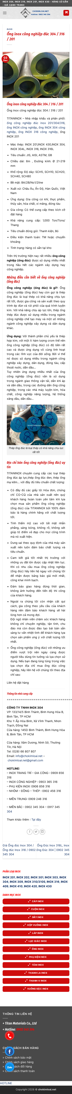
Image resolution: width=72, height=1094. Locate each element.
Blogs (10, 29)
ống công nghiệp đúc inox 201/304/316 (35, 123)
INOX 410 (16, 886)
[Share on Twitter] (36, 832)
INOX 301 (37, 877)
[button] (5, 13)
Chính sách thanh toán (20, 1071)
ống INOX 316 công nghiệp (38, 132)
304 (9, 811)
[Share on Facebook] (30, 832)
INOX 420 (30, 886)
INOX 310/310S (34, 881)
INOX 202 (22, 877)
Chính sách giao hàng (19, 1062)
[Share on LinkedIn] (42, 832)
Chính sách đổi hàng (18, 1066)
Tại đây (36, 819)
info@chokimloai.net (29, 756)
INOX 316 (53, 881)
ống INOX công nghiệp (22, 127)
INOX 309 (16, 881)
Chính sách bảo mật (18, 1057)
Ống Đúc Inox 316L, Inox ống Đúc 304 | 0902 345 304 (52, 850)
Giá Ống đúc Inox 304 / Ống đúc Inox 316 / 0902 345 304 (19, 850)
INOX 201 (9, 877)
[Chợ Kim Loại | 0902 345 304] (35, 13)
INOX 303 (51, 877)
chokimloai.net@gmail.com (25, 760)
